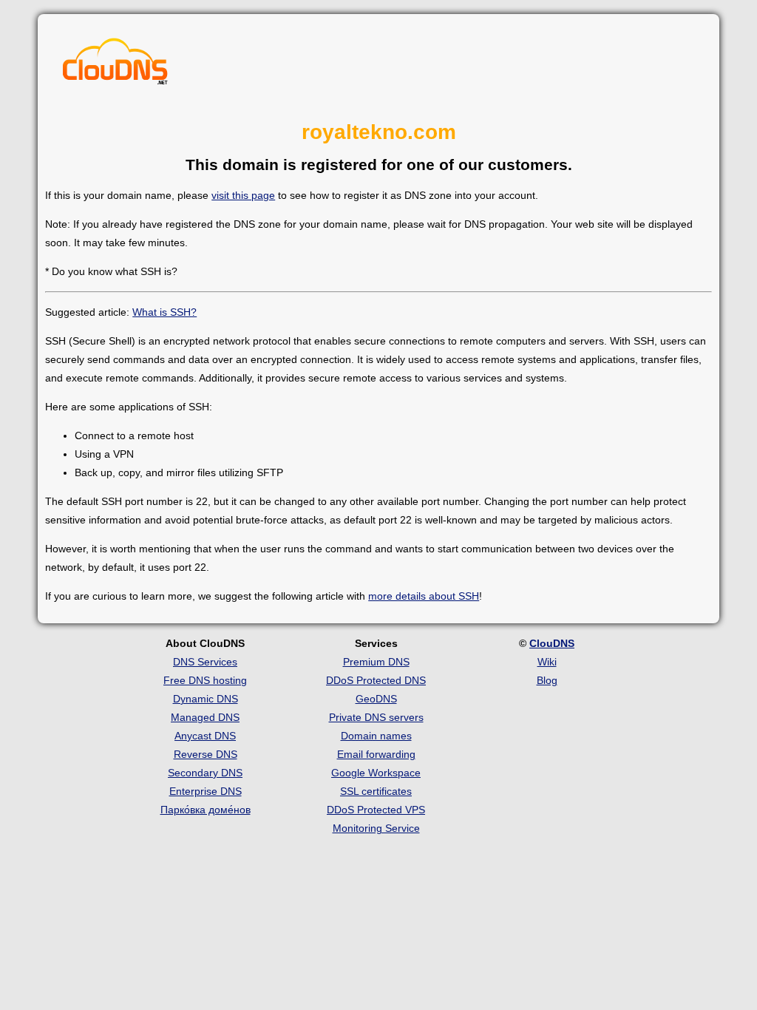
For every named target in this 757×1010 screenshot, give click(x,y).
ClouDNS (551, 643)
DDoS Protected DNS (376, 680)
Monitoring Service (376, 828)
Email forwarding (376, 754)
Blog (547, 680)
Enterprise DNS (205, 791)
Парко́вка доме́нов (205, 810)
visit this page (243, 195)
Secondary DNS (205, 773)
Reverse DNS (205, 754)
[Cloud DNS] (115, 65)
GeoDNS (376, 699)
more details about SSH (423, 596)
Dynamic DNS (205, 699)
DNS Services (205, 662)
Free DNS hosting (205, 680)
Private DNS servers (376, 717)
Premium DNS (376, 662)
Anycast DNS (205, 736)
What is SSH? (164, 312)
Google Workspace (376, 773)
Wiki (547, 662)
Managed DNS (205, 717)
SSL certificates (376, 791)
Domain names (376, 736)
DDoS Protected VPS (376, 810)
